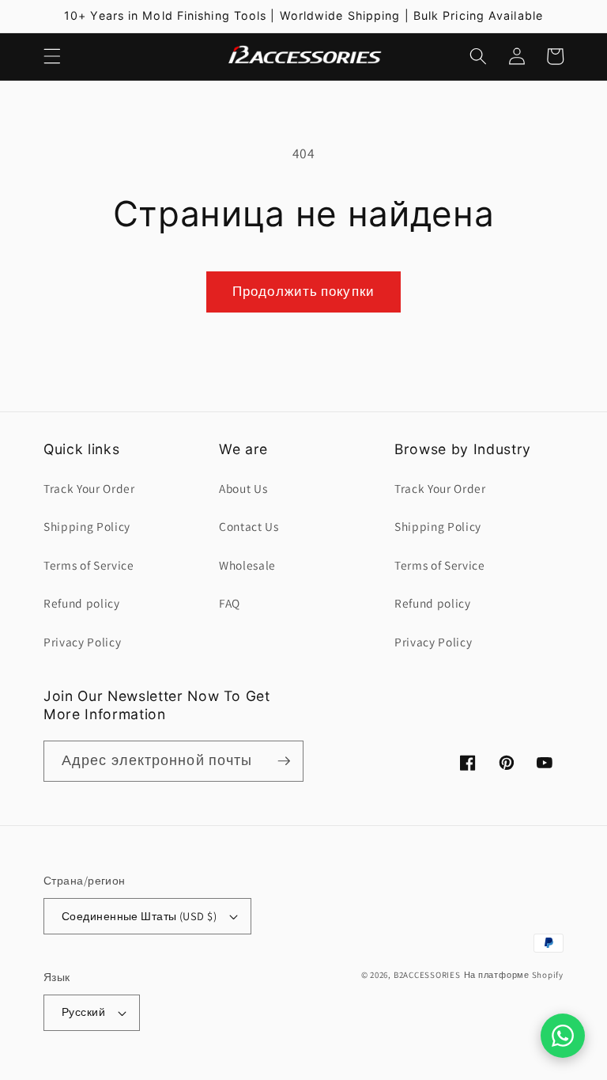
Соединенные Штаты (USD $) (139, 915)
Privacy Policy (82, 642)
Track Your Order (89, 488)
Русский (83, 1011)
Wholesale (247, 565)
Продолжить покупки (303, 291)
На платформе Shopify (514, 974)
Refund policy (81, 603)
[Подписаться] (284, 761)
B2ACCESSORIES (427, 974)
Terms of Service (88, 565)
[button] (52, 56)
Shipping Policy (86, 526)
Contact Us (249, 526)
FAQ (229, 603)
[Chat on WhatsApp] (563, 1036)
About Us (243, 488)
